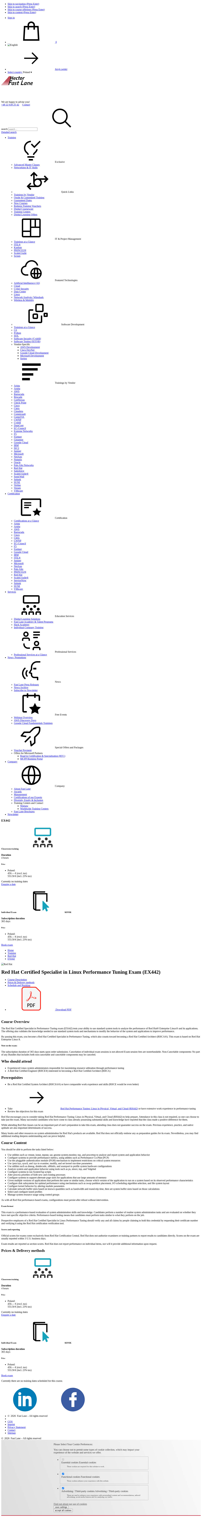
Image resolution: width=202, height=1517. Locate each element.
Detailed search (9, 132)
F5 (15, 434)
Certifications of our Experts (28, 797)
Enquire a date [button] (8, 884)
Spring (23, 358)
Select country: (15, 72)
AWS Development (30, 347)
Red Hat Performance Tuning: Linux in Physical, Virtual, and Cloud (99, 1108)
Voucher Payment (23, 750)
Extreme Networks (23, 431)
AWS (16, 391)
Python (17, 333)
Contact (26, 104)
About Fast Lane (22, 788)
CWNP (17, 419)
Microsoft (19, 454)
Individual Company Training (28, 627)
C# (15, 330)
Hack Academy (21, 624)
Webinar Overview (23, 717)
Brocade (18, 397)
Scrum (17, 256)
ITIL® (17, 244)
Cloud (17, 286)
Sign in (11, 17)
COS (10, 1421)
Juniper (17, 451)
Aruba (17, 388)
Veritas (17, 485)
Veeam (17, 488)
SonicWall (19, 476)
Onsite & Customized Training (29, 197)
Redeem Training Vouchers (27, 206)
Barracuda (19, 394)
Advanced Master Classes (27, 164)
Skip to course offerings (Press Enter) (26, 9)
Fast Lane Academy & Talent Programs (33, 621)
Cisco (17, 405)
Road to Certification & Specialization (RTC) (42, 756)
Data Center (20, 291)
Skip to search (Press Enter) (21, 6)
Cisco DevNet (27, 350)
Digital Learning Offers (25, 214)
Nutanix (18, 459)
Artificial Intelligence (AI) (27, 283)
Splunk (17, 479)
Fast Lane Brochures (24, 811)
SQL (16, 335)
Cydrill (17, 422)
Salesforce (19, 471)
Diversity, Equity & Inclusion (28, 800)
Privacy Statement (17, 1427)
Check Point (20, 402)
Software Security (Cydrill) (27, 338)
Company (12, 761)
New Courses (20, 203)
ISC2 (16, 448)
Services (12, 591)
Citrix (17, 408)
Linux (17, 294)
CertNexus (19, 400)
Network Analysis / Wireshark (29, 297)
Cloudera (18, 411)
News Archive (21, 687)
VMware (18, 490)
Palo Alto (18, 569)
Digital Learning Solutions (27, 619)
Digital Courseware (23, 209)
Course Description (17, 979)
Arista (17, 385)
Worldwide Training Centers (34, 808)
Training (12, 137)
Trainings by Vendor (24, 194)
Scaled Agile (20, 253)
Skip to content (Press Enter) (22, 12)
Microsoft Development (32, 355)
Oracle (17, 462)
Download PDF (63, 1009)
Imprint (11, 1424)
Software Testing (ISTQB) (27, 341)
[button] (27, 72)
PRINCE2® (20, 250)
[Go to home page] (25, 99)
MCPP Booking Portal (31, 758)
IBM (16, 445)
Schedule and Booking (19, 985)
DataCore (19, 425)
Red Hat (18, 468)
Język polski (61, 69)
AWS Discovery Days (25, 720)
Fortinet (18, 436)
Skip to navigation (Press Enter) (23, 4)
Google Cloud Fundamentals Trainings (33, 723)
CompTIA (19, 417)
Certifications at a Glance (26, 520)
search (4, 129)
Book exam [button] (7, 945)
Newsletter (13, 814)
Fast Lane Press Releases (26, 684)
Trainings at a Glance (24, 241)
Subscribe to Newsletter (26, 690)
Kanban (18, 247)
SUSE (17, 482)
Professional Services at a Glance (30, 654)
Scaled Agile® (21, 473)
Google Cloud (21, 442)
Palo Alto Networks (24, 465)
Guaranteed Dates (23, 200)
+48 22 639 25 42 (10, 104)
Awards (18, 791)
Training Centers (22, 211)
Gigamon (18, 439)
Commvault (20, 414)
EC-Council (20, 428)
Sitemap (12, 1433)
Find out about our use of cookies (70, 1504)
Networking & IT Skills (26, 167)
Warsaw (24, 806)
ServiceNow (20, 580)
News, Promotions (17, 657)
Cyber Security (21, 288)
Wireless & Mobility (24, 300)
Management (20, 794)
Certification (14, 493)
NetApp (18, 456)
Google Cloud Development (34, 353)
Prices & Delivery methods (21, 982)
